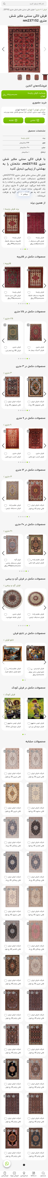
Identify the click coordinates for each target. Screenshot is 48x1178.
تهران (29, 109)
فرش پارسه (25, 138)
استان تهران (39, 109)
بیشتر (25, 194)
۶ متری (38, 10)
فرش (45, 10)
